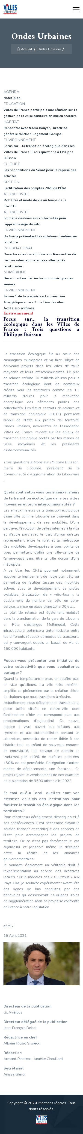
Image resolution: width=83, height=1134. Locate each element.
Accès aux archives (18, 308)
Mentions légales (52, 1103)
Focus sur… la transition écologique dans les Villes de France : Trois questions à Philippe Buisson (38, 152)
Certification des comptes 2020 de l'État (34, 188)
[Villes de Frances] (10, 9)
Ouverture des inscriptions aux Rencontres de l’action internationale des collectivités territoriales (39, 260)
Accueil (26, 49)
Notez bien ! (12, 98)
